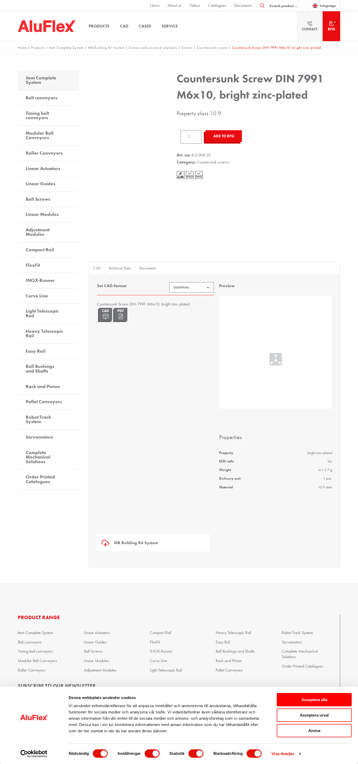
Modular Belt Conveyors (39, 135)
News (155, 5)
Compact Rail (40, 250)
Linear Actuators (43, 168)
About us (174, 5)
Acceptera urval (314, 715)
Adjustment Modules (38, 232)
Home (22, 47)
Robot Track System (38, 419)
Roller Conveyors (44, 153)
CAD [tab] (96, 268)
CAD (124, 26)
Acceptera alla (314, 699)
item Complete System (66, 47)
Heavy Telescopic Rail (44, 333)
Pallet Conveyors (44, 402)
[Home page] (46, 26)
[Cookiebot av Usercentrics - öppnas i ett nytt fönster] (34, 754)
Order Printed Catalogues (40, 479)
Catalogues (217, 5)
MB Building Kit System (106, 47)
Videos (194, 5)
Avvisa (314, 730)
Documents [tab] (147, 268)
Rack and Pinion (43, 386)
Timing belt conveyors (37, 115)
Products (99, 26)
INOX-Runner (40, 280)
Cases (145, 26)
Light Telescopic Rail (42, 313)
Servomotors (39, 437)
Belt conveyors (41, 98)
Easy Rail (35, 351)
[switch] (152, 753)
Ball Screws (38, 199)
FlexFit (33, 265)
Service (170, 26)
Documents (243, 5)
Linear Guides (40, 184)
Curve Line (37, 296)
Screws (187, 47)
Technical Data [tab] (120, 268)
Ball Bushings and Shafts (40, 368)
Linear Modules (42, 214)
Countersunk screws (212, 47)
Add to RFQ (223, 136)
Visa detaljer (283, 753)
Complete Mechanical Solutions (38, 457)
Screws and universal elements (153, 47)
